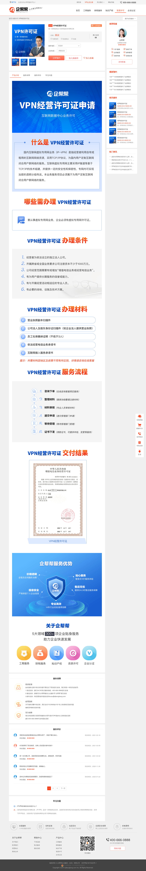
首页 (78, 10)
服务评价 (37, 75)
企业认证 (131, 10)
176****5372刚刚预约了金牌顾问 (120, 86)
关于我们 (15, 842)
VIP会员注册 (89, 2)
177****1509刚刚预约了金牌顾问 (120, 89)
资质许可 (120, 10)
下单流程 (37, 842)
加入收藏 (90, 57)
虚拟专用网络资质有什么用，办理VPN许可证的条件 (122, 157)
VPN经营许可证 (24, 18)
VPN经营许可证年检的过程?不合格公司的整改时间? (122, 169)
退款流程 (37, 848)
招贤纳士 (15, 848)
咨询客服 (122, 62)
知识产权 (109, 10)
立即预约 (56, 57)
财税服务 (98, 10)
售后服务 (37, 845)
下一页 (63, 788)
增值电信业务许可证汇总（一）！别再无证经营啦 (122, 160)
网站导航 (111, 2)
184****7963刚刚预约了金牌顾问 (120, 77)
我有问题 (117, 848)
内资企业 (62, 51)
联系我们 (15, 845)
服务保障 (26, 75)
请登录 (79, 2)
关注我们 (100, 2)
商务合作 (15, 851)
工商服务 (87, 10)
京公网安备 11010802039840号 (74, 865)
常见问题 (48, 75)
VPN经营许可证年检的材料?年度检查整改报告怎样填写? (122, 166)
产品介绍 (15, 75)
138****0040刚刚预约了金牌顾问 (120, 83)
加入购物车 (73, 58)
